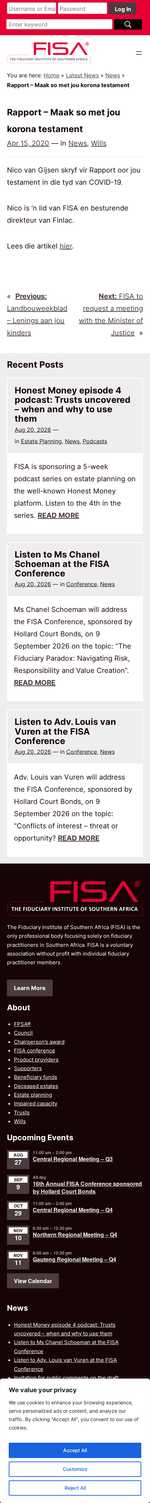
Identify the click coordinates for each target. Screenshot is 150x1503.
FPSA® (22, 1024)
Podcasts (95, 441)
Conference (81, 584)
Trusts (22, 1113)
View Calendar (33, 1281)
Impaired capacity (35, 1104)
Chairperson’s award (39, 1042)
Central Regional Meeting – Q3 (73, 1159)
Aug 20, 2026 (33, 429)
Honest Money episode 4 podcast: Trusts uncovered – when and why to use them (72, 405)
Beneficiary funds (35, 1077)
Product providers (36, 1060)
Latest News (82, 75)
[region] (75, 1441)
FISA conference (34, 1051)
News (112, 75)
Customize (75, 1469)
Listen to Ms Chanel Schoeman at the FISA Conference (62, 564)
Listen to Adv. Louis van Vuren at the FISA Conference (65, 731)
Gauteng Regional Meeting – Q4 (74, 1259)
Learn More (30, 987)
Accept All (75, 1450)
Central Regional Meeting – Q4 (73, 1210)
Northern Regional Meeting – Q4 (75, 1234)
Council (23, 1033)
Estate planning (33, 1095)
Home (51, 75)
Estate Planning (41, 441)
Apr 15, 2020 (28, 143)
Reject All (75, 1488)
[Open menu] (139, 53)
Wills (98, 143)
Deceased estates (36, 1086)
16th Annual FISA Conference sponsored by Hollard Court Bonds (87, 1187)
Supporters (28, 1068)
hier (66, 246)
